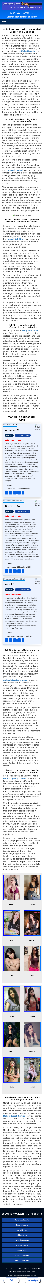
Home (6, 1268)
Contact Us (36, 1268)
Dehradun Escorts (22, 1255)
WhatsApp (33, 1280)
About (13, 1268)
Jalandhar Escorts (22, 1240)
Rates (19, 1268)
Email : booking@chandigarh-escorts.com (22, 16)
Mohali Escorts (22, 1230)
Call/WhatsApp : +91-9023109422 (22, 13)
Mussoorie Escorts (22, 1260)
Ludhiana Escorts (22, 1235)
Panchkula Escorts (22, 1220)
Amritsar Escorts (22, 1245)
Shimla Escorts (22, 1250)
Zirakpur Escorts (22, 1225)
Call (11, 1280)
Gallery (26, 1268)
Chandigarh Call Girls (29, 1275)
